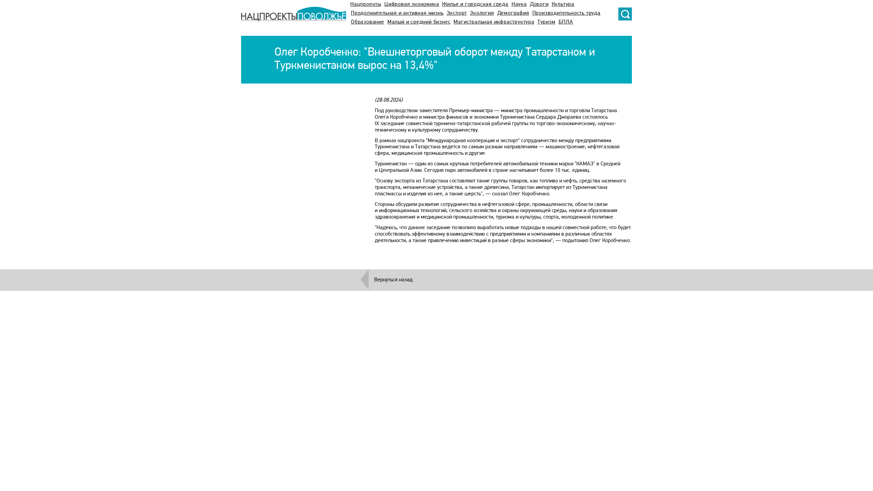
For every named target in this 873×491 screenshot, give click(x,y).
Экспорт (457, 13)
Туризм (546, 22)
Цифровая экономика (411, 4)
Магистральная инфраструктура (494, 22)
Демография (513, 13)
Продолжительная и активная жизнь (397, 13)
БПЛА (566, 22)
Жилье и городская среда (475, 4)
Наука (519, 4)
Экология (482, 13)
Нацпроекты (365, 4)
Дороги (539, 4)
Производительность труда (566, 13)
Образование (367, 22)
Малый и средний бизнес (419, 22)
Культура (563, 4)
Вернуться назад (393, 280)
